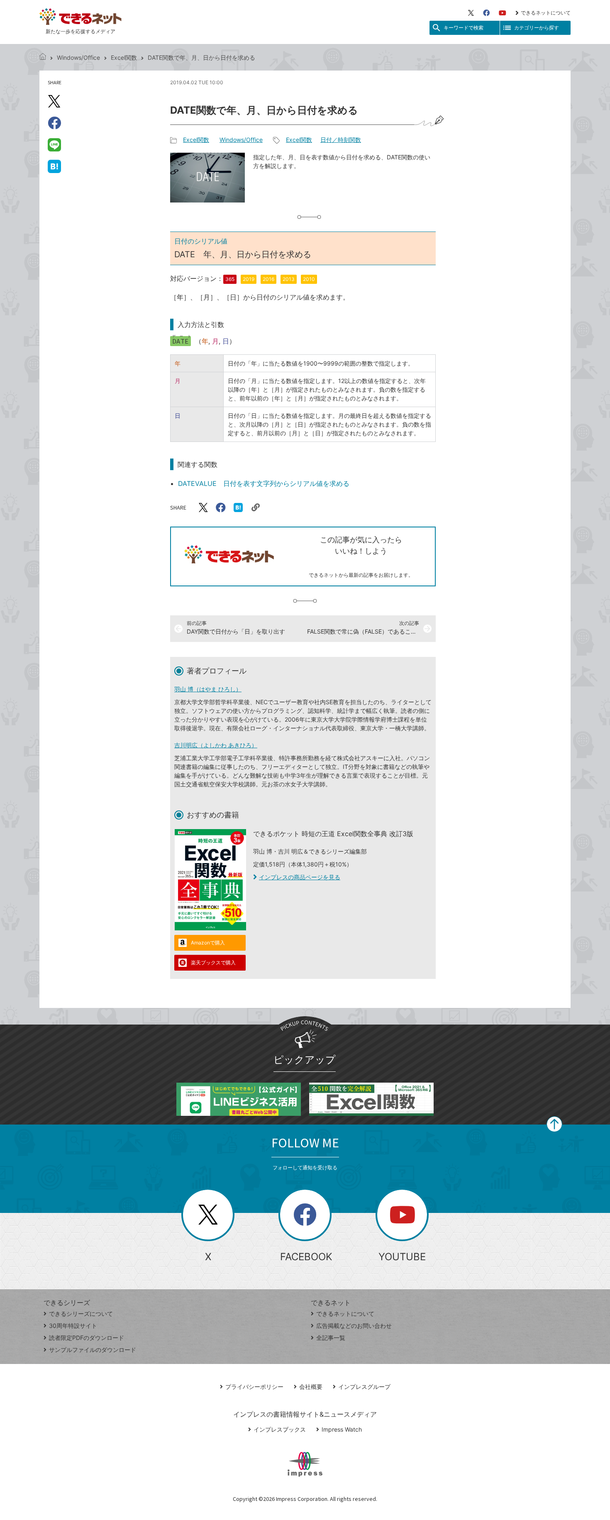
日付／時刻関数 (340, 139)
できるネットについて (546, 13)
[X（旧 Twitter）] (471, 13)
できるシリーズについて (81, 1313)
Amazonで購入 (208, 942)
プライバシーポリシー (254, 1386)
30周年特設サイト (73, 1325)
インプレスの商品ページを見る (299, 877)
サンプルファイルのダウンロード (92, 1349)
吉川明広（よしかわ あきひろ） (215, 745)
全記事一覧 (330, 1337)
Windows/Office (78, 57)
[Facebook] (486, 12)
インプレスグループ (364, 1386)
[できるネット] (42, 57)
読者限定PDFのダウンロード (86, 1337)
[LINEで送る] (54, 144)
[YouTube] (502, 12)
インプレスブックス (280, 1429)
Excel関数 (124, 57)
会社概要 (310, 1386)
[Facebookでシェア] (54, 122)
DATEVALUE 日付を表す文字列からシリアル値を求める (263, 483)
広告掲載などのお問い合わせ (354, 1325)
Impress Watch (342, 1429)
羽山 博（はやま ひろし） (208, 689)
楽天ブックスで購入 (213, 962)
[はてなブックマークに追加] (54, 166)
